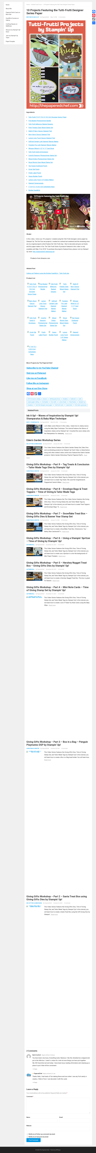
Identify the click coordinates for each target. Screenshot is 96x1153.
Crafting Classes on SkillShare (11, 25)
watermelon (69, 405)
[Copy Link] (94, 19)
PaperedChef (45, 17)
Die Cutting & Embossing (34, 443)
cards (79, 399)
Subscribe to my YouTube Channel (42, 368)
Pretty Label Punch (34, 173)
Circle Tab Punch (33, 169)
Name (28, 1117)
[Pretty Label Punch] (42, 335)
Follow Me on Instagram (37, 383)
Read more (68, 433)
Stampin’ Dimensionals (35, 183)
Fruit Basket (45, 402)
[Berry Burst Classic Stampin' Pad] (32, 306)
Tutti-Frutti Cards (59, 405)
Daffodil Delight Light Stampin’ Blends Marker (43, 141)
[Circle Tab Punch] (32, 335)
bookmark (73, 399)
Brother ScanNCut (34, 190)
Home (7, 5)
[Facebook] (94, 11)
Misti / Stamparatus (32, 422)
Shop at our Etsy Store (36, 388)
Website (28, 1125)
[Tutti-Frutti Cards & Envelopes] (32, 323)
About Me (9, 8)
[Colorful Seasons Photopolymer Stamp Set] (42, 325)
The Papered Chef (44, 1150)
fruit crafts (53, 402)
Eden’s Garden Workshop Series (43, 440)
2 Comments (61, 17)
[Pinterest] (94, 15)
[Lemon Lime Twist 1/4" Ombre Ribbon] (64, 340)
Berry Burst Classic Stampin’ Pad (39, 134)
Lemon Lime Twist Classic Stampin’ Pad (41, 138)
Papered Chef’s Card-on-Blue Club (13, 13)
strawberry (30, 405)
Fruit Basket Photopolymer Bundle (39, 121)
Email (61, 1117)
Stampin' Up (82, 402)
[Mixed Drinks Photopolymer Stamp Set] (53, 325)
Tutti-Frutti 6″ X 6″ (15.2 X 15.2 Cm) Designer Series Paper (47, 117)
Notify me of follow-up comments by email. (42, 1134)
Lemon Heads (62, 402)
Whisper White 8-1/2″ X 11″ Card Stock (41, 148)
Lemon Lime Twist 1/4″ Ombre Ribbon (41, 180)
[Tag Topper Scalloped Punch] (75, 323)
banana (45, 399)
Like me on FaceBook (36, 378)
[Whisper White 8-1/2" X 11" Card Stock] (75, 309)
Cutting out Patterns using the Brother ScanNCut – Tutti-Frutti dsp (47, 273)
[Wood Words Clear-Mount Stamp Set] (64, 325)
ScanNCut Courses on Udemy (12, 19)
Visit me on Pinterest (36, 373)
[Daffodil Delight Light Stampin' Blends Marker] (53, 311)
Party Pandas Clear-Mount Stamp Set (40, 128)
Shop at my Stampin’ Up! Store (13, 31)
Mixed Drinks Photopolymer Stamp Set (41, 159)
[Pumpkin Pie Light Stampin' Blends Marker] (64, 311)
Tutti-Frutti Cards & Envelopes (38, 152)
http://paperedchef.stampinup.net (43, 252)
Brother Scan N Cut (37, 4)
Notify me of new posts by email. (39, 1137)
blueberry (65, 399)
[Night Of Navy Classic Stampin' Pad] (75, 289)
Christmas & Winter (32, 471)
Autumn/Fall (30, 544)
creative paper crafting (33, 402)
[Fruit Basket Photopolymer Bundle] (42, 289)
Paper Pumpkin (10, 41)
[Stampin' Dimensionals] (75, 335)
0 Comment (67, 443)
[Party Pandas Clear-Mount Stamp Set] (64, 292)
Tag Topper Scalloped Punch (37, 166)
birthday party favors (55, 399)
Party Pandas (72, 402)
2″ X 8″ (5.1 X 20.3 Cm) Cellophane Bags (41, 187)
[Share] (94, 23)
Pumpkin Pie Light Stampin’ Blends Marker (42, 145)
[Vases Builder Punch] (53, 335)
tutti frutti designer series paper (44, 405)
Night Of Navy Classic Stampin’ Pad (40, 131)
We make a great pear (81, 405)
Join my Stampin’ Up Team (12, 36)
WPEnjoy (58, 1150)
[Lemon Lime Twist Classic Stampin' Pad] (42, 309)
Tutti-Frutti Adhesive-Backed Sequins (40, 124)
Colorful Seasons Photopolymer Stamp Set (42, 155)
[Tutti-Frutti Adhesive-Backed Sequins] (53, 292)
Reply (35, 1069)
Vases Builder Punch (35, 176)
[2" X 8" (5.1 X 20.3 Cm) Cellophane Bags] (32, 354)
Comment (30, 1096)
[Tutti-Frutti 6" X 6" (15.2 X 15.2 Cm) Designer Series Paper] (32, 294)
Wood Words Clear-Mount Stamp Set (40, 162)
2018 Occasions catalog (33, 399)
